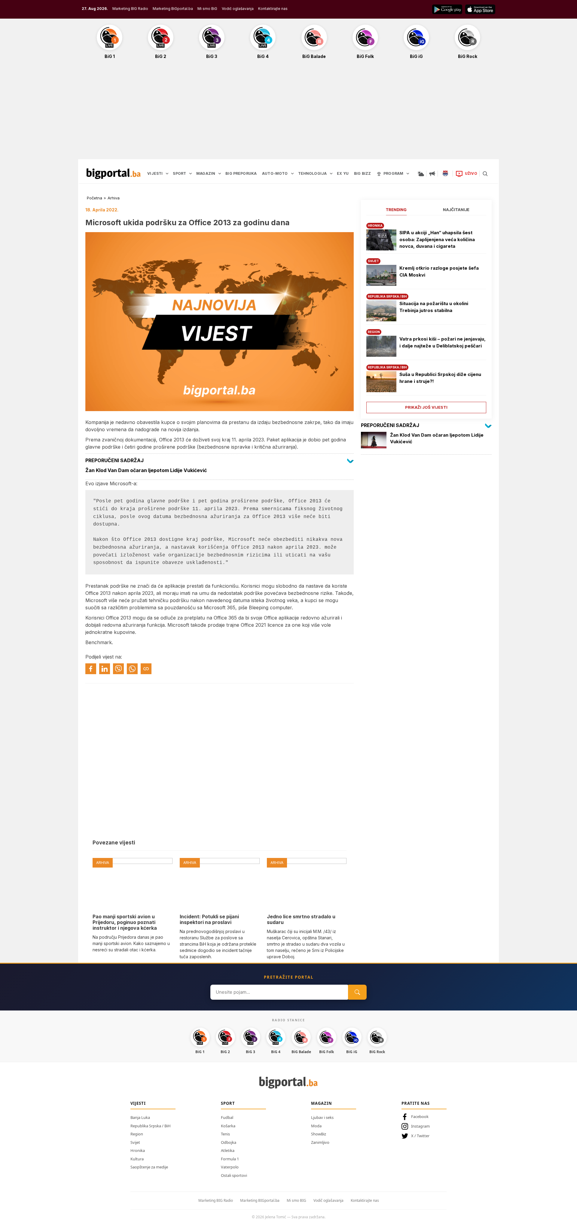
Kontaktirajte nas (273, 8)
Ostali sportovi (234, 1175)
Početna (94, 197)
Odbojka (228, 1142)
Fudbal (227, 1117)
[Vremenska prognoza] (420, 173)
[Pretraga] (485, 173)
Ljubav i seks (322, 1117)
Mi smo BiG (207, 8)
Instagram (420, 1126)
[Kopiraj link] (146, 668)
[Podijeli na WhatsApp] (132, 668)
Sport (228, 1103)
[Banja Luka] (445, 173)
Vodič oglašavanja (238, 8)
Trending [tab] (396, 209)
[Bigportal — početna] (114, 173)
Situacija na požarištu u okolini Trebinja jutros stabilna (433, 307)
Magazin (321, 1103)
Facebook (420, 1116)
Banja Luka (140, 1117)
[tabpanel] (426, 315)
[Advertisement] (288, 112)
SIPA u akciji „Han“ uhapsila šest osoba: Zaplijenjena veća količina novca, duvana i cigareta (437, 239)
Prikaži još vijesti (426, 407)
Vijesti (138, 1103)
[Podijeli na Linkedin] (104, 668)
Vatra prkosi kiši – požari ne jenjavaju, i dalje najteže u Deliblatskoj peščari (442, 342)
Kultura (137, 1159)
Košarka (228, 1126)
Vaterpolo (230, 1167)
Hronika (137, 1150)
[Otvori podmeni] (167, 173)
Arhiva (114, 197)
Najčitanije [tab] (456, 209)
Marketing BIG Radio (130, 8)
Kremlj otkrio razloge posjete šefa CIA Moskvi (439, 271)
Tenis (225, 1134)
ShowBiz (318, 1134)
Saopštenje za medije (149, 1167)
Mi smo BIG (296, 1200)
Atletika (227, 1150)
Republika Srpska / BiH (150, 1126)
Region (136, 1134)
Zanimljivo (320, 1142)
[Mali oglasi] (432, 173)
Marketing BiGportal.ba (173, 8)
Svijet (135, 1142)
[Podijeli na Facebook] (90, 668)
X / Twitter (420, 1135)
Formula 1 (230, 1159)
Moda (316, 1126)
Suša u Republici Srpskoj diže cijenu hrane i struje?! (440, 377)
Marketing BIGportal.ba (259, 1200)
